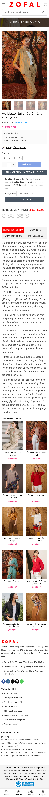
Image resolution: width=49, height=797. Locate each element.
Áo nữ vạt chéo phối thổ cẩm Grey (12, 496)
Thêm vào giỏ (30, 165)
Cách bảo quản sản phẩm (14, 720)
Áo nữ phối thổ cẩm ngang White (36, 539)
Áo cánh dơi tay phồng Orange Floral (36, 625)
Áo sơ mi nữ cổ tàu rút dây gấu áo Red (36, 582)
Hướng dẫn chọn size (16, 148)
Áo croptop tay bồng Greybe (12, 453)
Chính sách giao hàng (13, 711)
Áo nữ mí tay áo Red (36, 495)
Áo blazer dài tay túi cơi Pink (36, 453)
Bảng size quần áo (11, 724)
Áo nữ (37, 22)
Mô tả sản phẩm (35, 236)
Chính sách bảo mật (13, 702)
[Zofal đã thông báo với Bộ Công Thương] (24, 784)
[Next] (43, 65)
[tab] (13, 230)
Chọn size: (7, 153)
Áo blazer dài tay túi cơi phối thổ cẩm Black (12, 625)
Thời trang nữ (26, 22)
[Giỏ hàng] (45, 4)
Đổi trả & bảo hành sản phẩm (16, 715)
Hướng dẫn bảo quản (13, 230)
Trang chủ (13, 22)
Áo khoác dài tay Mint (12, 581)
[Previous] (6, 65)
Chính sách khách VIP (13, 706)
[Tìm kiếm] (43, 12)
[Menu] (3, 4)
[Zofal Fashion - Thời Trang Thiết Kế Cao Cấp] (24, 4)
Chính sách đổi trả (13, 236)
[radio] (4, 158)
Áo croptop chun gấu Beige (12, 539)
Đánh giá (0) (36, 230)
